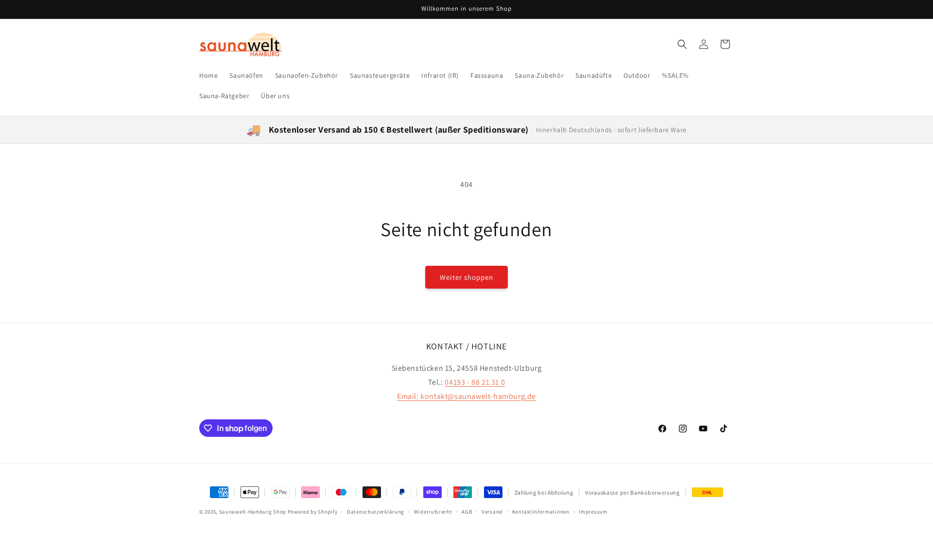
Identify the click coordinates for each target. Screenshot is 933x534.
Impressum (593, 511)
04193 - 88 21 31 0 (475, 382)
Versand (492, 511)
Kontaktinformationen (541, 511)
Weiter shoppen (466, 277)
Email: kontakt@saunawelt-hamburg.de (466, 396)
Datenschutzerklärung (375, 511)
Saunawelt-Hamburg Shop (252, 511)
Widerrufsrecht (433, 511)
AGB (467, 511)
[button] (682, 44)
